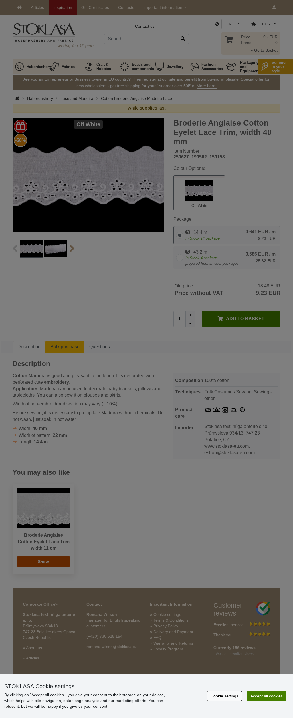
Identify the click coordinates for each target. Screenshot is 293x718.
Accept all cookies (266, 696)
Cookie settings (224, 696)
